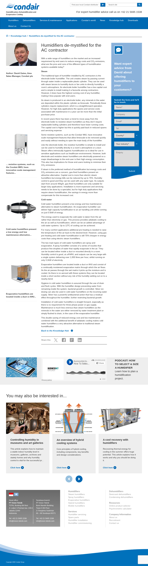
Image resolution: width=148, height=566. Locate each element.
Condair (22, 6)
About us (12, 26)
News (102, 20)
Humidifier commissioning (80, 523)
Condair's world (89, 20)
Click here (15, 467)
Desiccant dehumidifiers (120, 494)
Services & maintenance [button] (51, 20)
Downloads (133, 20)
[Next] (79, 479)
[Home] (7, 36)
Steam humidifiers (76, 494)
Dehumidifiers (29, 20)
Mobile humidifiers (76, 506)
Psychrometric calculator (120, 508)
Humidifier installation (78, 520)
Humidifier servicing (77, 514)
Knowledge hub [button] (116, 20)
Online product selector (119, 506)
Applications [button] (71, 20)
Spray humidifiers (76, 497)
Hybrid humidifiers (76, 503)
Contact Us (26, 26)
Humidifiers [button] (13, 20)
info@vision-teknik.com (18, 521)
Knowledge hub (18, 36)
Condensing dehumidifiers (121, 497)
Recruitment (114, 520)
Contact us (114, 523)
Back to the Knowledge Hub (55, 331)
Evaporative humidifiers (79, 500)
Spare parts (73, 517)
